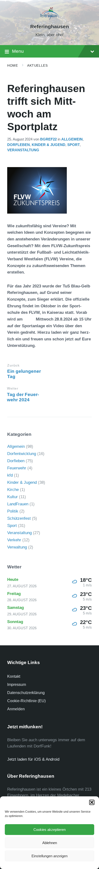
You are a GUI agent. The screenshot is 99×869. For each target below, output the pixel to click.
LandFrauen (17, 504)
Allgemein (72, 139)
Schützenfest (19, 518)
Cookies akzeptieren (49, 830)
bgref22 (48, 139)
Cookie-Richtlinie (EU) (26, 701)
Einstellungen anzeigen (49, 856)
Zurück (13, 365)
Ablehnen (49, 843)
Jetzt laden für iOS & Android (33, 759)
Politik (12, 511)
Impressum (16, 684)
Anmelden (16, 709)
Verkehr (14, 540)
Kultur (12, 497)
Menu (18, 51)
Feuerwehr (16, 468)
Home (12, 65)
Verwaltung (17, 547)
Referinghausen (49, 26)
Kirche (13, 489)
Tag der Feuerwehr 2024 (23, 397)
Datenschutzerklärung (26, 693)
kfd (10, 475)
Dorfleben (18, 145)
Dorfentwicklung (21, 453)
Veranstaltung (23, 150)
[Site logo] (49, 18)
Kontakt (13, 676)
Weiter (12, 388)
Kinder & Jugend (48, 145)
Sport (73, 145)
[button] (91, 802)
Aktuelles (37, 65)
